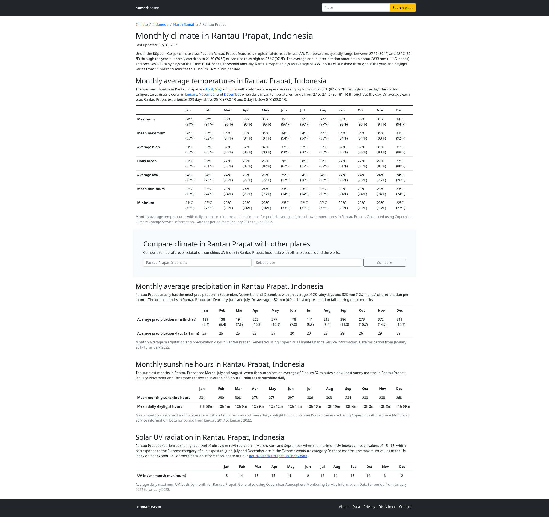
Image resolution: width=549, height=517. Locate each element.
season (147, 7)
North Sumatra (185, 24)
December (232, 94)
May (218, 89)
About (344, 506)
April (209, 89)
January (191, 94)
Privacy (369, 506)
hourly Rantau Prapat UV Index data (278, 456)
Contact (405, 506)
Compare (384, 262)
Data (356, 506)
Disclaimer (387, 506)
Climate (142, 24)
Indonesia (160, 24)
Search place (403, 7)
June (233, 89)
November (207, 94)
